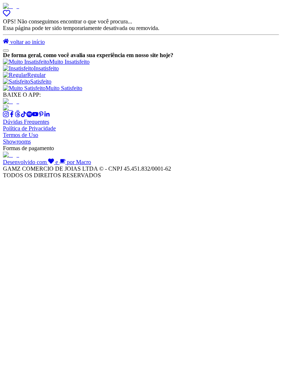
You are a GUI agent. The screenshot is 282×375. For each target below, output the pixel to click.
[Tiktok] (23, 115)
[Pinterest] (41, 115)
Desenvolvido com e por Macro (47, 162)
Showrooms (17, 141)
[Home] (11, 6)
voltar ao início (27, 42)
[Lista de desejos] (6, 15)
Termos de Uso (20, 135)
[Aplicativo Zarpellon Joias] (11, 101)
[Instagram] (6, 115)
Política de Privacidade (29, 128)
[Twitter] (18, 115)
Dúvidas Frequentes (26, 122)
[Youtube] (35, 115)
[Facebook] (12, 115)
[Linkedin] (47, 115)
